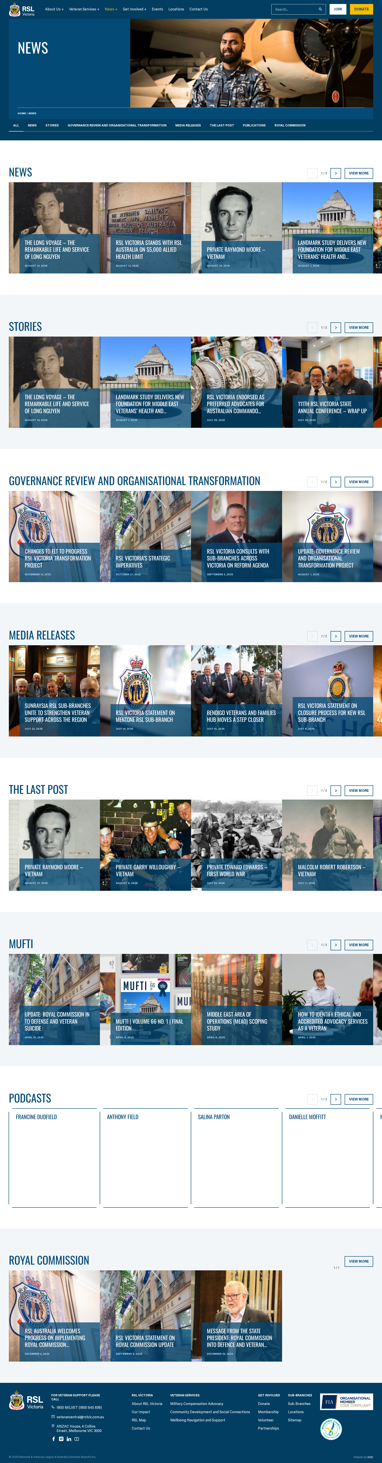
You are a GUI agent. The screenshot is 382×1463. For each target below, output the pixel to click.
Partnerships (268, 1428)
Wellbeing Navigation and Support (197, 1420)
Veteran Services (82, 9)
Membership (268, 1412)
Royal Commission (290, 125)
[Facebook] (53, 1439)
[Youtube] (76, 1439)
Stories (52, 125)
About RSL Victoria (147, 1404)
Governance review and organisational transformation (117, 125)
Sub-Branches (299, 1404)
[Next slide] (335, 173)
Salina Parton (214, 1116)
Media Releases (188, 125)
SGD (370, 1457)
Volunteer (266, 1420)
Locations (176, 9)
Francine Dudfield (36, 1116)
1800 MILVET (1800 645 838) (79, 1407)
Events (157, 9)
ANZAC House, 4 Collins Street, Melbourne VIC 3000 (79, 1428)
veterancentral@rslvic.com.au (80, 1417)
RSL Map (139, 1420)
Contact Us (198, 9)
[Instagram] (61, 1439)
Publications (254, 125)
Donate (361, 9)
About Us (53, 9)
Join (338, 9)
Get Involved (133, 9)
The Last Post (222, 125)
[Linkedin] (69, 1439)
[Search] (320, 9)
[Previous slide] (312, 173)
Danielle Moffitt (307, 1116)
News (109, 9)
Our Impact (141, 1412)
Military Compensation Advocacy (196, 1404)
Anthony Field (122, 1116)
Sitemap (295, 1420)
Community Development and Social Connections (210, 1412)
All (16, 125)
